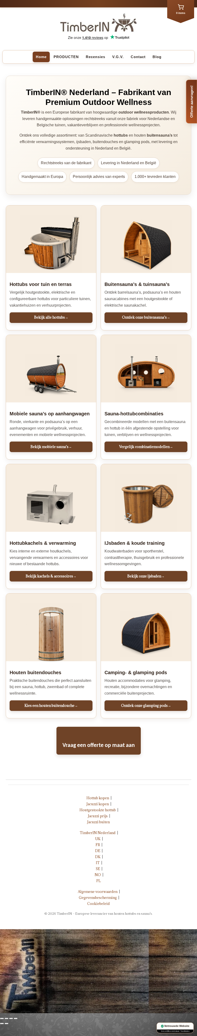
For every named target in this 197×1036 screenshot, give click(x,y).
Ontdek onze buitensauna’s (146, 317)
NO (98, 874)
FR (98, 844)
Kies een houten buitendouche (51, 705)
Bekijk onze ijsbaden (146, 576)
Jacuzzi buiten (98, 822)
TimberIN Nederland (98, 832)
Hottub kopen (97, 798)
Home (41, 57)
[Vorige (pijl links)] (2, 1023)
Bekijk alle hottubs (51, 317)
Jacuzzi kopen (97, 804)
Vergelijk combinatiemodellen (146, 446)
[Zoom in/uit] (16, 1018)
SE (98, 868)
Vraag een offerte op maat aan (98, 745)
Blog (157, 57)
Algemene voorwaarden (97, 891)
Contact (138, 57)
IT (98, 862)
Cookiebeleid (98, 903)
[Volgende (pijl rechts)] (6, 1023)
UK (97, 838)
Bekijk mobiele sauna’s (51, 446)
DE (97, 850)
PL (98, 880)
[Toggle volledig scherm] (11, 1018)
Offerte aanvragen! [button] (192, 101)
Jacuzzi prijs (98, 816)
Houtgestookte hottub (98, 810)
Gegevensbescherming (98, 897)
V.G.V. (118, 57)
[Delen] (6, 1018)
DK (97, 856)
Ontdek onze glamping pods (146, 705)
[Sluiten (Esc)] (2, 1018)
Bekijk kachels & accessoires (51, 576)
